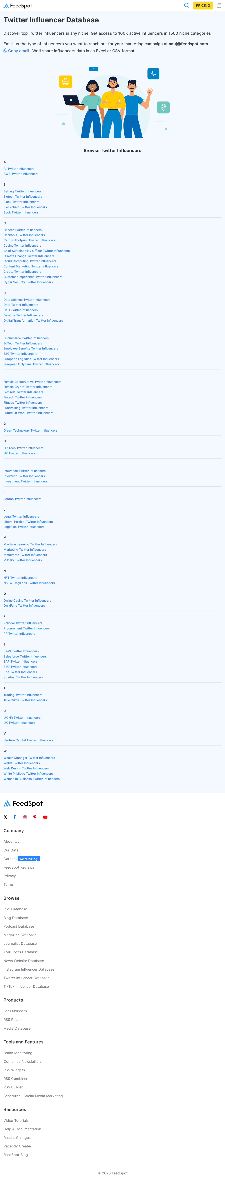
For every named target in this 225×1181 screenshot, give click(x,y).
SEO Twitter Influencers (21, 666)
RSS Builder (13, 1087)
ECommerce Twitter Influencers (26, 338)
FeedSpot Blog (16, 1154)
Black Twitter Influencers (21, 202)
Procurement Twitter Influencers (27, 628)
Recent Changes (17, 1137)
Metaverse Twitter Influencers (25, 555)
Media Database (17, 1028)
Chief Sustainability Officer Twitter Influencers (37, 251)
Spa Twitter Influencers (20, 672)
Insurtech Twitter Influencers (24, 476)
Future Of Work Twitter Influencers (28, 413)
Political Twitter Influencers (23, 623)
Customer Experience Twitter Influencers (33, 277)
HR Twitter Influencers (20, 453)
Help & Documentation (22, 1129)
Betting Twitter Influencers (23, 191)
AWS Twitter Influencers (21, 174)
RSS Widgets (14, 1070)
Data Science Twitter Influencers (27, 299)
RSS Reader (13, 1019)
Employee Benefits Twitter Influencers (31, 348)
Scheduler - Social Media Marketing (33, 1096)
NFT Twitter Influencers (20, 577)
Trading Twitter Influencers (23, 695)
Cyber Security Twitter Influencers (28, 282)
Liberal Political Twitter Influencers (28, 521)
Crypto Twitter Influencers (22, 271)
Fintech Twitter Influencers (23, 397)
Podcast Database (19, 926)
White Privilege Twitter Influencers (28, 773)
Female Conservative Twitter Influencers (33, 382)
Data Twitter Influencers (21, 304)
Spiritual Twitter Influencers (23, 677)
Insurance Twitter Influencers (25, 471)
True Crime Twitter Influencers (25, 700)
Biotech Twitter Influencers (23, 196)
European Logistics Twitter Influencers (31, 359)
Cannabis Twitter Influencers (24, 235)
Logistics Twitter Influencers (24, 527)
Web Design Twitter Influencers (26, 768)
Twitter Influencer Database (26, 978)
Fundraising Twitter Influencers (26, 408)
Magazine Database (20, 935)
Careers (21, 859)
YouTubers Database (21, 952)
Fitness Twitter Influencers (23, 402)
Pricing (203, 5)
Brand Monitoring (18, 1053)
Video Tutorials (16, 1120)
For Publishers (15, 1011)
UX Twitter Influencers (20, 722)
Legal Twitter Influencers (21, 516)
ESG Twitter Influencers (20, 353)
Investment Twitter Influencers (26, 481)
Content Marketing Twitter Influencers (31, 266)
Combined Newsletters (23, 1061)
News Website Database (24, 961)
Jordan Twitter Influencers (23, 499)
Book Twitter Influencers (21, 212)
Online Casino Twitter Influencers (27, 600)
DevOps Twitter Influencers (23, 315)
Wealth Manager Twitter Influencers (29, 758)
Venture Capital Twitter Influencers (29, 740)
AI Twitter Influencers (19, 168)
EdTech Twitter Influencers (23, 343)
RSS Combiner (15, 1078)
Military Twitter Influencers (23, 560)
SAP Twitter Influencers (21, 661)
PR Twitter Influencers (19, 633)
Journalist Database (20, 943)
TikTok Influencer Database (26, 986)
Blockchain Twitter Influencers (25, 207)
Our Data (11, 850)
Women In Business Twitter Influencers (32, 779)
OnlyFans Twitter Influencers (24, 605)
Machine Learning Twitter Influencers (30, 544)
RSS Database (15, 909)
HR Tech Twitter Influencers (24, 448)
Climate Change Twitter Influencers (29, 256)
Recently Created (18, 1146)
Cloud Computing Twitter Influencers (30, 261)
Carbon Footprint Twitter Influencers (30, 240)
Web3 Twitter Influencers (22, 763)
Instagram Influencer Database (29, 969)
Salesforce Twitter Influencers (25, 656)
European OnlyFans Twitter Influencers (32, 364)
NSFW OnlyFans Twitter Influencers (29, 583)
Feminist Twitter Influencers (23, 392)
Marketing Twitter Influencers (25, 549)
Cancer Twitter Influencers (23, 230)
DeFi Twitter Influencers (21, 310)
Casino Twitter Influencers (22, 245)
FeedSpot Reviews (19, 867)
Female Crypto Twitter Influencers (28, 387)
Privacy (10, 876)
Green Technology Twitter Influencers (31, 430)
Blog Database (16, 918)
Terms (9, 884)
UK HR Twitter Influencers (22, 717)
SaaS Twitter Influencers (21, 651)
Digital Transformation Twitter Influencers (33, 320)
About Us (11, 841)
